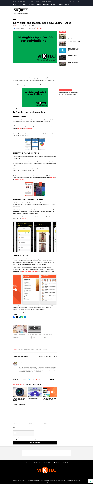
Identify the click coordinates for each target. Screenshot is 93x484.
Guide (18, 17)
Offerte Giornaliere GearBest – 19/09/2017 (21, 357)
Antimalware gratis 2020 (33, 398)
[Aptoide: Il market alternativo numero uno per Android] (50, 392)
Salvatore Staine (17, 25)
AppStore (19, 128)
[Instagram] (73, 1)
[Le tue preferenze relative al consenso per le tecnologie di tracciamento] (90, 481)
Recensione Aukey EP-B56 (73, 55)
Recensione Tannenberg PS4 (74, 41)
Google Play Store (27, 128)
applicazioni (20, 349)
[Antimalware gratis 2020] (35, 392)
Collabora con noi (71, 477)
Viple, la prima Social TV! (47, 334)
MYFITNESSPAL (20, 116)
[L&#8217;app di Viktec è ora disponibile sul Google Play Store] (34, 329)
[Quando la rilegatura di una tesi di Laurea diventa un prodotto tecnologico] (62, 36)
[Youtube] (78, 1)
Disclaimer (28, 477)
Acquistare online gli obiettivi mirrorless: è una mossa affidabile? (19, 399)
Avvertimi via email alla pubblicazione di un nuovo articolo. (25, 439)
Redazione (19, 477)
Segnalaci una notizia (39, 477)
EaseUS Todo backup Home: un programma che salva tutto (73, 49)
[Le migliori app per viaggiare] (20, 329)
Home (14, 17)
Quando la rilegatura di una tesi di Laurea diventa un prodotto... (73, 36)
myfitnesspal (39, 349)
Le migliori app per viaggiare (19, 334)
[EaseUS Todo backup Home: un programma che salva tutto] (62, 50)
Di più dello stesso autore (33, 384)
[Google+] (71, 1)
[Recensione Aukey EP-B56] (62, 57)
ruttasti (45, 349)
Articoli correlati (18, 384)
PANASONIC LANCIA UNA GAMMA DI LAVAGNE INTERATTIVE (48, 357)
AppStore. (24, 218)
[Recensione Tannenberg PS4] (62, 43)
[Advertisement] (55, 11)
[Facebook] (68, 1)
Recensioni (63, 31)
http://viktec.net (22, 365)
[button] (78, 4)
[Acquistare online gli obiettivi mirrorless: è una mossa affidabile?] (20, 392)
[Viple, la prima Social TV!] (49, 329)
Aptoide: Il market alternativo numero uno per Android (49, 399)
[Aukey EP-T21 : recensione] (62, 64)
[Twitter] (76, 1)
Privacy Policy (51, 477)
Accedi (31, 1)
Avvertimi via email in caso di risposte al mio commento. (24, 437)
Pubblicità (61, 477)
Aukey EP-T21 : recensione (73, 62)
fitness (32, 349)
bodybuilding (27, 349)
